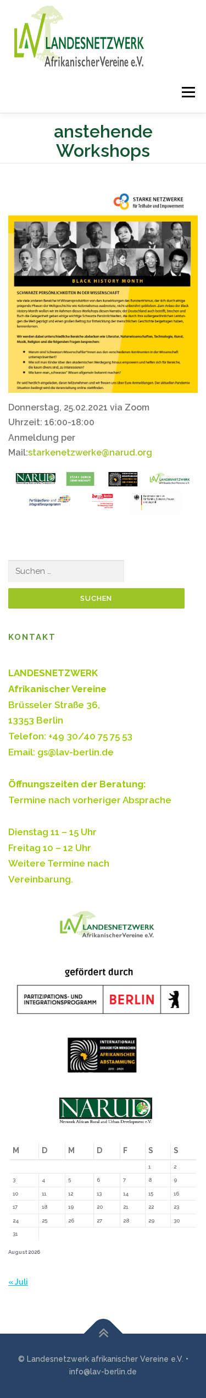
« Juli (18, 1282)
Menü (186, 92)
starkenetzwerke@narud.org (90, 452)
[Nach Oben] (103, 1333)
